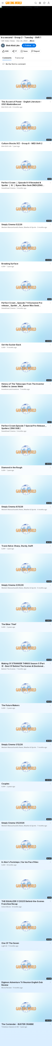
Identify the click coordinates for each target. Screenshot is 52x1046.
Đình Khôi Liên (13, 45)
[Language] (40, 3)
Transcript (19, 58)
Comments (6, 58)
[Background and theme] (44, 3)
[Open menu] (3, 3)
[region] (26, 20)
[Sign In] (49, 3)
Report (37, 51)
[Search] (35, 3)
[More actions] (50, 101)
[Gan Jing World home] (14, 3)
